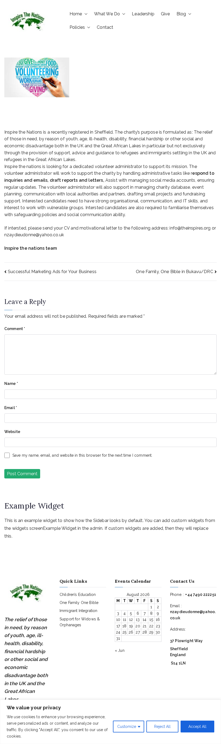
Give (165, 13)
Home (76, 13)
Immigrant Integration (78, 611)
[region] (110, 722)
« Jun (120, 650)
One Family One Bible (79, 602)
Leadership (143, 13)
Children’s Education (78, 594)
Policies (77, 27)
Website (12, 432)
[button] (85, 13)
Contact (105, 27)
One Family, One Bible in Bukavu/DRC (174, 271)
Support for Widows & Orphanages (80, 622)
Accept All (197, 726)
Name (11, 383)
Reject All (162, 726)
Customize (126, 726)
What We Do (107, 13)
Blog (181, 13)
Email (10, 408)
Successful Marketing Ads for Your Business (52, 271)
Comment (14, 329)
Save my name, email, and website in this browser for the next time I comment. (82, 455)
